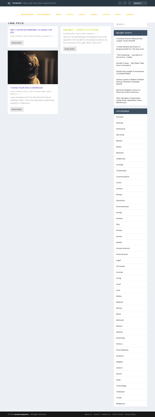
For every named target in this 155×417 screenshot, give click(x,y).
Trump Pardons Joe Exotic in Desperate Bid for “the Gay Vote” (130, 48)
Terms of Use (117, 414)
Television (120, 392)
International (122, 254)
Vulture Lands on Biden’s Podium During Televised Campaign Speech (130, 81)
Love (118, 290)
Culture (106, 14)
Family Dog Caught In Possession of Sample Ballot (130, 72)
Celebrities (120, 158)
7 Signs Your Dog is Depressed (26, 87)
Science (94, 14)
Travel (119, 397)
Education (120, 200)
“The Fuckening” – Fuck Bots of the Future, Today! (129, 56)
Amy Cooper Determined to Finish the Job (31, 31)
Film (118, 224)
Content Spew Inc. (21, 414)
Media (58, 14)
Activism (119, 117)
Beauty (119, 141)
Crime (118, 182)
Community (45, 36)
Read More (16, 43)
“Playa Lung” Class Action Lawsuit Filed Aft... (40, 3)
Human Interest (123, 248)
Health (82, 14)
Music (118, 314)
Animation (120, 129)
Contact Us (106, 414)
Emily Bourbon (70, 34)
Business (120, 153)
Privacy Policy (130, 414)
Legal (118, 260)
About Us (88, 414)
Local (118, 284)
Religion (119, 362)
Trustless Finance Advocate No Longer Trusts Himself (129, 39)
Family (118, 14)
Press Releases (122, 350)
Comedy (119, 164)
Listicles (48, 91)
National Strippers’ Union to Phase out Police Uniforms (128, 91)
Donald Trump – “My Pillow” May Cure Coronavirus (130, 64)
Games (119, 236)
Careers (97, 414)
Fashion (119, 218)
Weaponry (120, 403)
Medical (13, 94)
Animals (37, 36)
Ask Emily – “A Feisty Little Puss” (81, 30)
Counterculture (122, 176)
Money (119, 308)
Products (120, 356)
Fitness (119, 230)
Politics (70, 14)
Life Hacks (120, 266)
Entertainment (44, 14)
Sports (119, 374)
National (120, 320)
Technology (121, 386)
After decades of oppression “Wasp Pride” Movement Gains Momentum (129, 100)
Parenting (120, 338)
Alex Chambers (17, 36)
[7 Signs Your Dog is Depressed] (33, 67)
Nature (119, 326)
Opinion (119, 332)
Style (118, 380)
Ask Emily (130, 14)
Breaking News (27, 14)
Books (118, 147)
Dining (119, 194)
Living (118, 278)
